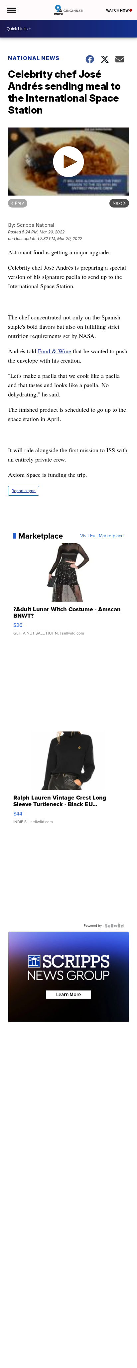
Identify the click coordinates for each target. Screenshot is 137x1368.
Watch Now (117, 10)
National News (34, 58)
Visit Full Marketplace (102, 536)
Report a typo (24, 491)
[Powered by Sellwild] (114, 925)
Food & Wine (54, 351)
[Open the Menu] (11, 10)
